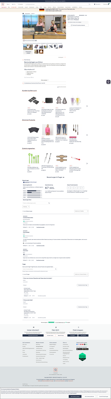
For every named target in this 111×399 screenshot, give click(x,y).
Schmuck (49, 7)
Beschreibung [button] (27, 59)
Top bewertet (31, 7)
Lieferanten (25, 354)
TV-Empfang (65, 359)
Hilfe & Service (38, 360)
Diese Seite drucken (62, 86)
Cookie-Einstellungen (103, 396)
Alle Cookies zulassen (75, 396)
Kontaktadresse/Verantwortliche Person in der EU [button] (34, 83)
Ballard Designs (27, 385)
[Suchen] (89, 4)
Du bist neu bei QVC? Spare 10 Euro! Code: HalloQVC (55, 1)
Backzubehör (27, 13)
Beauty (45, 7)
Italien (58, 374)
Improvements (46, 385)
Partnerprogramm (52, 352)
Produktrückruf (25, 356)
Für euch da (51, 354)
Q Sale (37, 7)
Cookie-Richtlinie (73, 393)
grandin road (41, 385)
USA (50, 374)
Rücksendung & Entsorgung (41, 354)
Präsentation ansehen (28, 52)
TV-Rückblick (20, 4)
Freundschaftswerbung (53, 350)
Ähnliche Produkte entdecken (79, 25)
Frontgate (32, 385)
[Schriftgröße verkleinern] (65, 57)
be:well (26, 7)
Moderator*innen (66, 357)
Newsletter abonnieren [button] (33, 335)
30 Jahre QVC (14, 7)
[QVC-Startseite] (23, 13)
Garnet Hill (36, 385)
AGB (39, 380)
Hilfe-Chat (25, 344)
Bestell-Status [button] (61, 335)
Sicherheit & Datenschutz (40, 356)
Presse (24, 352)
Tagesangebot (4, 7)
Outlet (64, 363)
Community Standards (60, 380)
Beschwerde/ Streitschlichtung (41, 362)
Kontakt (24, 346)
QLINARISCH (74, 7)
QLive (24, 350)
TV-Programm (52, 346)
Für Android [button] (83, 335)
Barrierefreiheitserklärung (67, 350)
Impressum (70, 380)
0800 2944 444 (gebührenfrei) (28, 348)
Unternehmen (65, 344)
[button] (96, 4)
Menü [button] (8, 4)
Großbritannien (53, 374)
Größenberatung (39, 348)
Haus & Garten (68, 7)
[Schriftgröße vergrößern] (64, 57)
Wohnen (54, 7)
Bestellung (38, 344)
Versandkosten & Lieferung (41, 350)
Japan (61, 374)
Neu (9, 7)
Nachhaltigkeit (65, 348)
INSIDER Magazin (52, 344)
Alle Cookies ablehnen (89, 396)
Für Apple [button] (72, 335)
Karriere (64, 355)
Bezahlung (38, 352)
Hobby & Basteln (61, 7)
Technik (80, 7)
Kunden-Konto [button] (50, 335)
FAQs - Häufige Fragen (40, 358)
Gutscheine (51, 348)
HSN (23, 385)
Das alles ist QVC (66, 346)
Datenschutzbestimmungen (47, 380)
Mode (41, 7)
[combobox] (56, 4)
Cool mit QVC (20, 7)
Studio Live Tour (66, 361)
